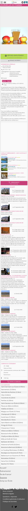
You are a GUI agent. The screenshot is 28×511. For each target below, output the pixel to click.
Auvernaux (5, 417)
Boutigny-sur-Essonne (9, 453)
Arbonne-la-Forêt (7, 444)
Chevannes (5, 428)
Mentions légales (8, 494)
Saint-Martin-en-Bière (8, 422)
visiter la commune (14, 381)
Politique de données (10, 501)
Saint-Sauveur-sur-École (9, 403)
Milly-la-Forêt (5, 439)
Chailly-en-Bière (6, 436)
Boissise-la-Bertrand (8, 447)
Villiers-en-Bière (6, 431)
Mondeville (5, 420)
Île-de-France (7, 374)
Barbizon (4, 442)
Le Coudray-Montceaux (9, 450)
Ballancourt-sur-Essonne (9, 456)
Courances (5, 398)
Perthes (4, 400)
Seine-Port (4, 461)
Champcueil (5, 414)
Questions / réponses (10, 497)
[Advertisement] (14, 16)
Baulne (3, 464)
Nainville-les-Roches (8, 392)
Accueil (3, 468)
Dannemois (5, 389)
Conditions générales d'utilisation (14, 499)
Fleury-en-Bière (6, 406)
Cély (2, 395)
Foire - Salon (6, 81)
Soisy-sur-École (7, 368)
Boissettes (4, 458)
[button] (14, 56)
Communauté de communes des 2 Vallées (14, 370)
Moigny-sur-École (7, 411)
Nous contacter (8, 491)
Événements (5, 471)
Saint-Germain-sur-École (9, 387)
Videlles (4, 409)
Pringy (3, 425)
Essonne (6, 372)
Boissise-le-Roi (6, 433)
